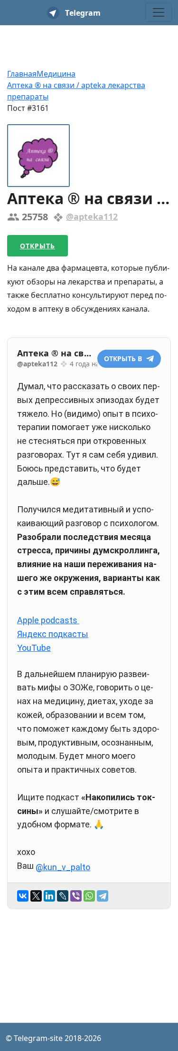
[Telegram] (102, 896)
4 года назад (90, 363)
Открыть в (124, 358)
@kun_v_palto (63, 867)
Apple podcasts (48, 620)
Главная (22, 74)
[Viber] (76, 896)
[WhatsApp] (89, 896)
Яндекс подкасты (52, 634)
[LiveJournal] (62, 896)
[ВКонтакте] (22, 896)
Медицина (56, 74)
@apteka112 (92, 216)
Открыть (37, 245)
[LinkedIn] (49, 896)
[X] (36, 896)
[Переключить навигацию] (158, 12)
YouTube (34, 648)
